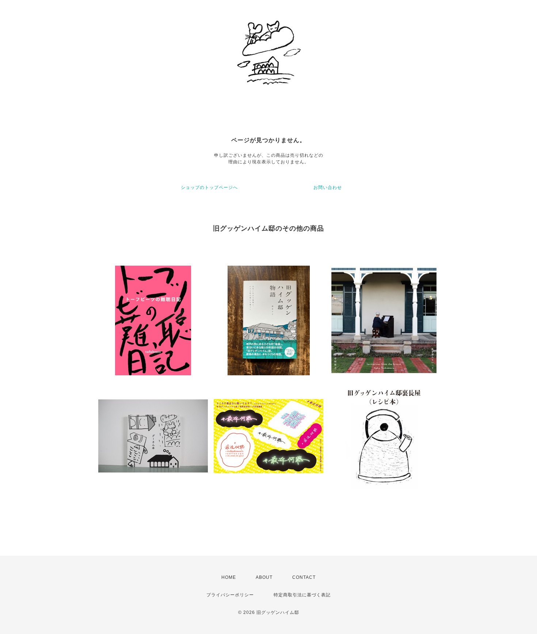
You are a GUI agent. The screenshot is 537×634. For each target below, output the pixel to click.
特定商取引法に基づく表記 (302, 594)
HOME (228, 577)
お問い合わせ (327, 187)
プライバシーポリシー (230, 594)
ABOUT (264, 577)
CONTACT (304, 577)
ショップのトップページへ (209, 187)
